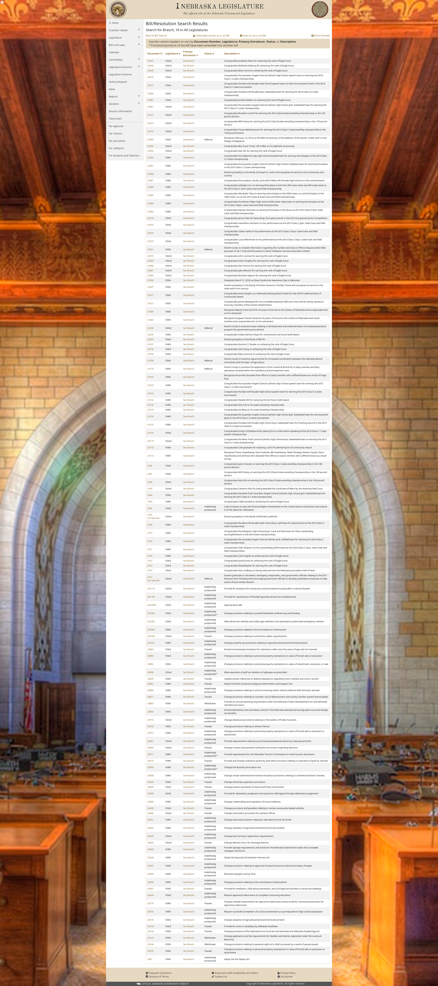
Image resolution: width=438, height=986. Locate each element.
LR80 (149, 482)
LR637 (150, 60)
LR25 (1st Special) (153, 516)
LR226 (150, 334)
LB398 (150, 808)
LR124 (150, 416)
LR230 (150, 328)
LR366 (150, 275)
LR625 (150, 70)
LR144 (150, 399)
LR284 (150, 311)
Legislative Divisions (120, 67)
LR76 (149, 488)
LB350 (150, 827)
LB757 (150, 732)
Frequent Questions (160, 973)
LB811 (150, 696)
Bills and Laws (117, 45)
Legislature (115, 37)
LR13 (149, 570)
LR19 (149, 532)
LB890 (150, 690)
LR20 (149, 524)
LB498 (150, 793)
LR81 (149, 473)
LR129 (150, 409)
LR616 (150, 77)
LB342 (150, 842)
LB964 (150, 649)
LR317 (150, 295)
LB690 (150, 747)
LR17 (149, 549)
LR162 (150, 393)
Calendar (114, 52)
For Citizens (115, 133)
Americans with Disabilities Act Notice (236, 973)
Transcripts (115, 118)
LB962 (150, 664)
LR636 (150, 65)
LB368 (150, 813)
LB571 (150, 754)
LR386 (150, 186)
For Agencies (116, 126)
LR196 (150, 349)
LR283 (150, 319)
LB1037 (151, 642)
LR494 (150, 93)
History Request (118, 81)
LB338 (150, 857)
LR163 (150, 385)
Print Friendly (322, 35)
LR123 (150, 424)
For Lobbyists (116, 148)
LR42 (149, 508)
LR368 (150, 265)
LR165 (150, 376)
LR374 (150, 233)
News (112, 89)
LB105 (150, 950)
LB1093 (151, 613)
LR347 (150, 286)
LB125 (150, 937)
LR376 (150, 218)
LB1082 (151, 621)
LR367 (150, 270)
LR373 (150, 241)
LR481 (150, 100)
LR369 (150, 260)
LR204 (150, 339)
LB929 (150, 678)
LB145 (150, 919)
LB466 (150, 801)
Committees (116, 59)
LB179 (150, 903)
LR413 (150, 131)
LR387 (150, 180)
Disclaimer (286, 976)
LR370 (150, 255)
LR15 (149, 560)
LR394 (150, 146)
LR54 (149, 501)
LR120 (150, 432)
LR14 (149, 565)
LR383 (150, 211)
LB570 (150, 760)
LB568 (150, 775)
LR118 (150, 447)
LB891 (150, 683)
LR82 (149, 465)
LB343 (150, 836)
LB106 (150, 944)
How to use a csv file (254, 35)
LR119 (150, 441)
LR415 (150, 114)
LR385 (150, 195)
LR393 (150, 150)
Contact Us (220, 976)
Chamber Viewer (118, 30)
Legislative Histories (120, 74)
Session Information (120, 111)
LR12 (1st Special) (153, 579)
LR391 (150, 165)
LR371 (150, 249)
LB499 (150, 786)
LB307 (150, 888)
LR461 (150, 106)
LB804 (150, 711)
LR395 (150, 139)
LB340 (150, 849)
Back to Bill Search (156, 35)
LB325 (150, 865)
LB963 (150, 655)
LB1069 (151, 629)
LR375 (150, 224)
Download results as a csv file (212, 35)
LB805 (150, 703)
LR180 (150, 360)
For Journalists (117, 140)
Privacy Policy (287, 973)
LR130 (150, 404)
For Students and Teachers (124, 155)
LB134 (150, 931)
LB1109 (151, 596)
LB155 (150, 911)
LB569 (150, 767)
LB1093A (151, 604)
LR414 (150, 123)
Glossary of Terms (158, 976)
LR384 (150, 203)
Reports (113, 96)
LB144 (150, 926)
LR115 (150, 455)
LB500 (150, 781)
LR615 (150, 85)
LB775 (150, 719)
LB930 (150, 672)
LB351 (150, 819)
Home (115, 22)
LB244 (150, 895)
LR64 (149, 495)
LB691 (150, 741)
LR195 (150, 354)
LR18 (149, 541)
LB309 (150, 873)
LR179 (150, 368)
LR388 (150, 173)
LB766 (150, 726)
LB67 (149, 959)
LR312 (150, 303)
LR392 (150, 157)
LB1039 (151, 636)
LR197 (150, 344)
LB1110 (151, 588)
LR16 (149, 555)
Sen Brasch (188, 60)
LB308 (150, 882)
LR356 (150, 280)
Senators (114, 103)
